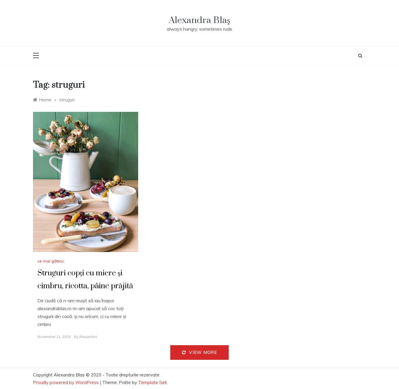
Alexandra (88, 336)
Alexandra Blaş (199, 20)
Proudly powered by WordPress (66, 382)
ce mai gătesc (50, 261)
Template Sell (152, 382)
